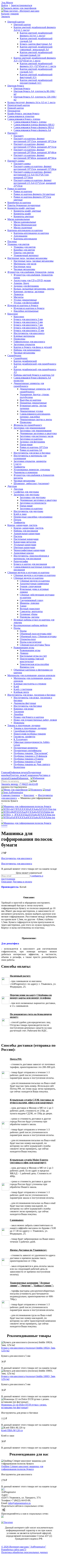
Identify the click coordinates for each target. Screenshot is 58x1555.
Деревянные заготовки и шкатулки (38, 433)
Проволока (19, 338)
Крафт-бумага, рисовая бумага (23, 113)
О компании (32, 775)
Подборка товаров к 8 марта (28, 758)
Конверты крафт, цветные (21, 208)
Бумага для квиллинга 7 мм (28, 325)
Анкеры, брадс (21, 283)
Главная (5, 772)
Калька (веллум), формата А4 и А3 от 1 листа (31, 102)
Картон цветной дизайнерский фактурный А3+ (36, 76)
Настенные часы (22, 266)
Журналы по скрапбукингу (28, 425)
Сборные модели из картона (28, 578)
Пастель (18, 536)
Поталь (17, 519)
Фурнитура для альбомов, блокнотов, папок (30, 272)
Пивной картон (15, 108)
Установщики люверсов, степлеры (32, 469)
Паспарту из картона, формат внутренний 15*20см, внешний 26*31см (35, 145)
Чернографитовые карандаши (29, 550)
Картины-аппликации (25, 238)
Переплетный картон (18, 105)
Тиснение (19, 711)
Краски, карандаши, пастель (22, 525)
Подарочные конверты (26, 747)
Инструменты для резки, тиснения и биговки (31, 695)
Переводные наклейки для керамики (33, 517)
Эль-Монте (7, 2)
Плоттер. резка (18, 775)
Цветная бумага (15, 85)
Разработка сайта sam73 (13, 1549)
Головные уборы (28, 614)
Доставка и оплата (22, 881)
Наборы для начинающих (27, 350)
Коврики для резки (24, 708)
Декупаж (12, 486)
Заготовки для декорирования (29, 427)
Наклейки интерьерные (26, 311)
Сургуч (17, 464)
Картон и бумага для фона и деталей (33, 347)
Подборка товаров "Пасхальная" (31, 753)
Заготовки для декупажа (26, 494)
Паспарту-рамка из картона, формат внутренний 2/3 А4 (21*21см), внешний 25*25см (35, 183)
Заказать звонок (9, 784)
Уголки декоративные (25, 300)
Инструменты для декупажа (28, 511)
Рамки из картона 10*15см (34, 447)
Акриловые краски (24, 553)
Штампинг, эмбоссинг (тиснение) (31, 483)
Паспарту (12, 133)
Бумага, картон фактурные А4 (36, 44)
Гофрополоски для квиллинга (29, 341)
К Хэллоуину (21, 739)
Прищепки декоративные (33, 402)
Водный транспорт (30, 608)
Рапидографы (21, 561)
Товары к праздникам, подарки (23, 725)
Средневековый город (31, 600)
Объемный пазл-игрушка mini (35, 633)
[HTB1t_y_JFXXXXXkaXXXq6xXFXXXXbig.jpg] (28, 814)
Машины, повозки (29, 603)
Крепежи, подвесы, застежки (29, 291)
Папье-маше (26, 444)
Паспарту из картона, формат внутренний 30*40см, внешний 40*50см (35, 156)
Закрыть (5, 16)
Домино (24, 653)
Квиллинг (12, 313)
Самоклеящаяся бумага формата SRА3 (34, 127)
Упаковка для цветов (18, 244)
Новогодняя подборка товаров (30, 733)
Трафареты (19, 466)
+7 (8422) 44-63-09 (28, 784)
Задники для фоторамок (26, 286)
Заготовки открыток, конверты (30, 461)
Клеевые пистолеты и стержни (30, 683)
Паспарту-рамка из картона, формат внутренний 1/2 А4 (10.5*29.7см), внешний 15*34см (33, 175)
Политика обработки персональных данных (24, 1552)
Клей (16, 686)
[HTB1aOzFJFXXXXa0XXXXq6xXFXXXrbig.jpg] (28, 817)
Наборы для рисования (26, 530)
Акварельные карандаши (27, 533)
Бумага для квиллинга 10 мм (29, 327)
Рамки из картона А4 (31, 450)
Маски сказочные (23, 227)
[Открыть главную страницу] (20, 11)
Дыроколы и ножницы (26, 472)
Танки (23, 606)
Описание (6, 881)
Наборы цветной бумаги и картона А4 (34, 375)
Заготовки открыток (24, 344)
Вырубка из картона (30, 400)
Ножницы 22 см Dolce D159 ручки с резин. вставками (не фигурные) (24, 1406)
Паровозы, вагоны (29, 617)
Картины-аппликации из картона (25, 230)
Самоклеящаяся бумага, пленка (23, 119)
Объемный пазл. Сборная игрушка (38, 636)
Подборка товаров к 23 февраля (30, 756)
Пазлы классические (30, 642)
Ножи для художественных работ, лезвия (35, 720)
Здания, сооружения (30, 586)
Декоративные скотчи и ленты (36, 419)
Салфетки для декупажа (26, 491)
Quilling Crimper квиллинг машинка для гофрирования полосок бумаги (22, 1467)
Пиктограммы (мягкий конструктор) (32, 660)
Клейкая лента (21, 692)
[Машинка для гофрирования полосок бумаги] (26, 806)
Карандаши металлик (25, 542)
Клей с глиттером (23, 689)
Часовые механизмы (24, 269)
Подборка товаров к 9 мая (27, 761)
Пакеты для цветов (24, 252)
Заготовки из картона (31, 439)
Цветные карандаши (24, 547)
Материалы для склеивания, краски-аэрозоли (31, 675)
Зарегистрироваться (21, 5)
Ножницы (19, 722)
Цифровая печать (19, 772)
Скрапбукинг (14, 355)
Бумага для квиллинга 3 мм (28, 319)
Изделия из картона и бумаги (22, 305)
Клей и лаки (20, 514)
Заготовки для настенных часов (36, 436)
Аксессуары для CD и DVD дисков (32, 280)
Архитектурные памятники (34, 583)
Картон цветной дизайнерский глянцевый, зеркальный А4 (36, 48)
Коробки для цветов (24, 249)
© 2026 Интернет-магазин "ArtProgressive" (23, 1546)
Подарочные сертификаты (27, 750)
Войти (4, 5)
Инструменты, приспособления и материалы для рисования (31, 557)
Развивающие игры (24, 647)
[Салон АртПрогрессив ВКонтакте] (2, 1516)
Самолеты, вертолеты (31, 611)
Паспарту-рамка (15, 160)
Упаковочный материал (26, 255)
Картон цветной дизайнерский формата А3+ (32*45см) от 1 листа (35, 59)
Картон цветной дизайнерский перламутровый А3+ (36, 81)
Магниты (19, 297)
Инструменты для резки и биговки (32, 453)
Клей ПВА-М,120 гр (12, 1430)
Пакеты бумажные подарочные (23, 205)
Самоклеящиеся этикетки (20, 116)
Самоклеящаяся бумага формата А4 (32, 130)
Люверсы (19, 294)
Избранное (23, 778)
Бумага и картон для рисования (30, 564)
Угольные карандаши (25, 544)
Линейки (18, 714)
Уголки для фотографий (26, 302)
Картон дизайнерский (25, 361)
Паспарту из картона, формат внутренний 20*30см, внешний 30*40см (35, 151)
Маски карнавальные (18, 219)
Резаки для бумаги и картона (29, 717)
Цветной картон (16, 21)
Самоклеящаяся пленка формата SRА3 (34, 124)
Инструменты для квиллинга (29, 333)
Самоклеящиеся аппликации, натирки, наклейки (35, 415)
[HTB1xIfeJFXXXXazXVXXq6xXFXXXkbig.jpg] (27, 812)
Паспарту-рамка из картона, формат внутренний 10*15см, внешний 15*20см (35, 167)
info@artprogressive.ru (19, 1503)
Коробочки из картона (19, 202)
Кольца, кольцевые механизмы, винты (34, 288)
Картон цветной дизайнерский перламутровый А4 (36, 53)
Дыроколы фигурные (25, 703)
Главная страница (10, 795)
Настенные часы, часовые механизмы (27, 258)
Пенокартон (13, 110)
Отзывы (12, 778)
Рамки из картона (16, 188)
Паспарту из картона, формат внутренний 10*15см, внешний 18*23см (35, 140)
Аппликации (20, 236)
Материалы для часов (25, 263)
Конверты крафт (22, 213)
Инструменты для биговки (28, 706)
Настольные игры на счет (33, 656)
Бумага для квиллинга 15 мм (29, 330)
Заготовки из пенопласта (33, 503)
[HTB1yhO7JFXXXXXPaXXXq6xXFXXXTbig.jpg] (28, 809)
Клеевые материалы (24, 336)
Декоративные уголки (31, 411)
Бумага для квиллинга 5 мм (28, 322)
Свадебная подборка (24, 731)
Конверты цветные (24, 216)
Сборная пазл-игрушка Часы (35, 644)
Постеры (12, 241)
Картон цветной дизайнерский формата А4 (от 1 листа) (36, 34)
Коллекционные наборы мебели (30, 625)
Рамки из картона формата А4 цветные (34, 194)
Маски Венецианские (25, 224)
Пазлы (17, 628)
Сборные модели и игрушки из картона (28, 572)
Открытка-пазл (28, 639)
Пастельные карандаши (26, 539)
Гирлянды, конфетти (24, 736)
